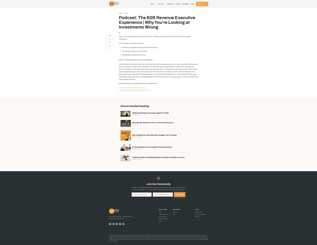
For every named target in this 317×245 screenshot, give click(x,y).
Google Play (128, 88)
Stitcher (136, 88)
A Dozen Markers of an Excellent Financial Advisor (152, 147)
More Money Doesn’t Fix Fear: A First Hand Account (153, 123)
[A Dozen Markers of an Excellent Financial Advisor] (126, 147)
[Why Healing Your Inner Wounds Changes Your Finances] (126, 135)
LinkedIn (121, 90)
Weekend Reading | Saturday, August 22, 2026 (150, 113)
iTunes (121, 88)
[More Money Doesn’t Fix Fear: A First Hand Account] (126, 123)
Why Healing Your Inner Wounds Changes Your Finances (154, 135)
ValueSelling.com (145, 90)
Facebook (129, 90)
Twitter (136, 90)
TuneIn (143, 88)
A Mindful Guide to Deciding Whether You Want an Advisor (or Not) (158, 157)
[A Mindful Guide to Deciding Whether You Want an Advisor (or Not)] (126, 157)
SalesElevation (120, 218)
